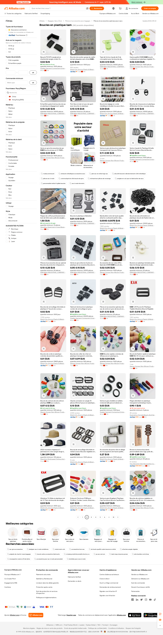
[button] (87, 8)
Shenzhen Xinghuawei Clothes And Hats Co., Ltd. (53, 459)
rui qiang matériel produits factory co (77, 554)
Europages (113, 625)
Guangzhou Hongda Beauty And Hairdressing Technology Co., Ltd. (143, 415)
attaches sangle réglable (130, 549)
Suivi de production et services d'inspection (46, 592)
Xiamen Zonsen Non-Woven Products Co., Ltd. (143, 66)
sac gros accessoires (16, 549)
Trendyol (105, 625)
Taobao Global (90, 625)
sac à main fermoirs (78, 183)
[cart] (120, 9)
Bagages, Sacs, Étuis (55, 21)
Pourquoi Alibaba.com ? (12, 574)
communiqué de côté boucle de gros (72, 178)
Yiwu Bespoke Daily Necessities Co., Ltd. (143, 464)
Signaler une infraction (107, 595)
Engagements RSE (10, 583)
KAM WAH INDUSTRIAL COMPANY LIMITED (113, 66)
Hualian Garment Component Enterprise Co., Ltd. (53, 68)
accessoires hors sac (78, 549)
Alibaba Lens (14, 615)
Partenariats (135, 591)
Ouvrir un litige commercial (109, 583)
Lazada (81, 625)
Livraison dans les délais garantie (47, 583)
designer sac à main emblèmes (38, 549)
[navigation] (21, 269)
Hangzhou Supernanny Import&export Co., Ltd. (53, 227)
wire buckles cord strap (141, 554)
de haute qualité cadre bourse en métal (103, 549)
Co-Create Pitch (10, 579)
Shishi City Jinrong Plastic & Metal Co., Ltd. (83, 69)
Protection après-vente (44, 587)
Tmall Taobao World (70, 625)
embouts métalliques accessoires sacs (73, 173)
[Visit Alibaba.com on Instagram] (146, 599)
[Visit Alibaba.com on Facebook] (132, 599)
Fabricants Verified (74, 577)
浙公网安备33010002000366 (117, 632)
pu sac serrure (100, 554)
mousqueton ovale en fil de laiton (19, 559)
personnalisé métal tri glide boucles (54, 183)
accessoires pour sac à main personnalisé (49, 559)
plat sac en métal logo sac (99, 173)
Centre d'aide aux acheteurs (109, 574)
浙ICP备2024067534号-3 (138, 632)
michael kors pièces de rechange (100, 178)
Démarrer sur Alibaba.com (140, 579)
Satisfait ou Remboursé (44, 579)
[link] (160, 614)
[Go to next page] (118, 517)
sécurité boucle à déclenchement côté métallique (130, 173)
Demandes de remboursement (110, 587)
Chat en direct (104, 579)
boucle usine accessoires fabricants (48, 554)
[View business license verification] (101, 632)
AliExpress (49, 625)
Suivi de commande (138, 583)
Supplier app (71, 615)
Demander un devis (74, 581)
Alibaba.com (121, 615)
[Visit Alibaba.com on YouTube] (150, 599)
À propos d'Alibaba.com (13, 570)
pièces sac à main (48, 178)
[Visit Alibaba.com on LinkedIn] (137, 599)
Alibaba (41, 21)
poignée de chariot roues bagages (20, 554)
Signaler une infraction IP (108, 591)
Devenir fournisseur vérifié (140, 587)
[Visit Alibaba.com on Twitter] (141, 599)
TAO (98, 625)
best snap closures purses (119, 554)
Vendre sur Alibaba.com (139, 574)
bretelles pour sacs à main (77, 559)
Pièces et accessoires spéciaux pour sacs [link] (108, 21)
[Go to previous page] (78, 517)
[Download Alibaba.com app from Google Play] (151, 615)
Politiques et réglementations (46, 597)
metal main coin (60, 549)
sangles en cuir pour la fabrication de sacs (130, 178)
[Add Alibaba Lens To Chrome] (35, 615)
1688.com (58, 625)
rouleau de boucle (48, 173)
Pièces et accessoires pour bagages (77, 21)
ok (33, 72)
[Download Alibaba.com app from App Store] (134, 615)
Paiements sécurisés (43, 574)
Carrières (7, 587)
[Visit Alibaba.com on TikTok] (154, 599)
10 (113, 517)
